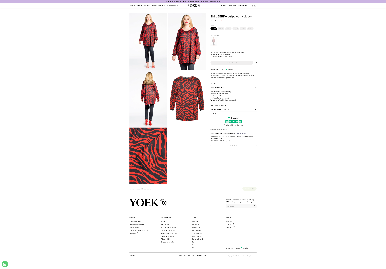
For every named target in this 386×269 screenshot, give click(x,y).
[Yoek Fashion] (194, 5)
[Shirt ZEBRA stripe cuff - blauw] (213, 41)
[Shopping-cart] (255, 5)
